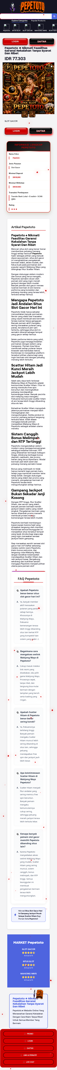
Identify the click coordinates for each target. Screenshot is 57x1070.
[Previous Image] (5, 89)
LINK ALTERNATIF (30, 1054)
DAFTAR (42, 41)
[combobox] (26, 16)
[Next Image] (52, 89)
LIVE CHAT (30, 1062)
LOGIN (15, 41)
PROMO (30, 1033)
